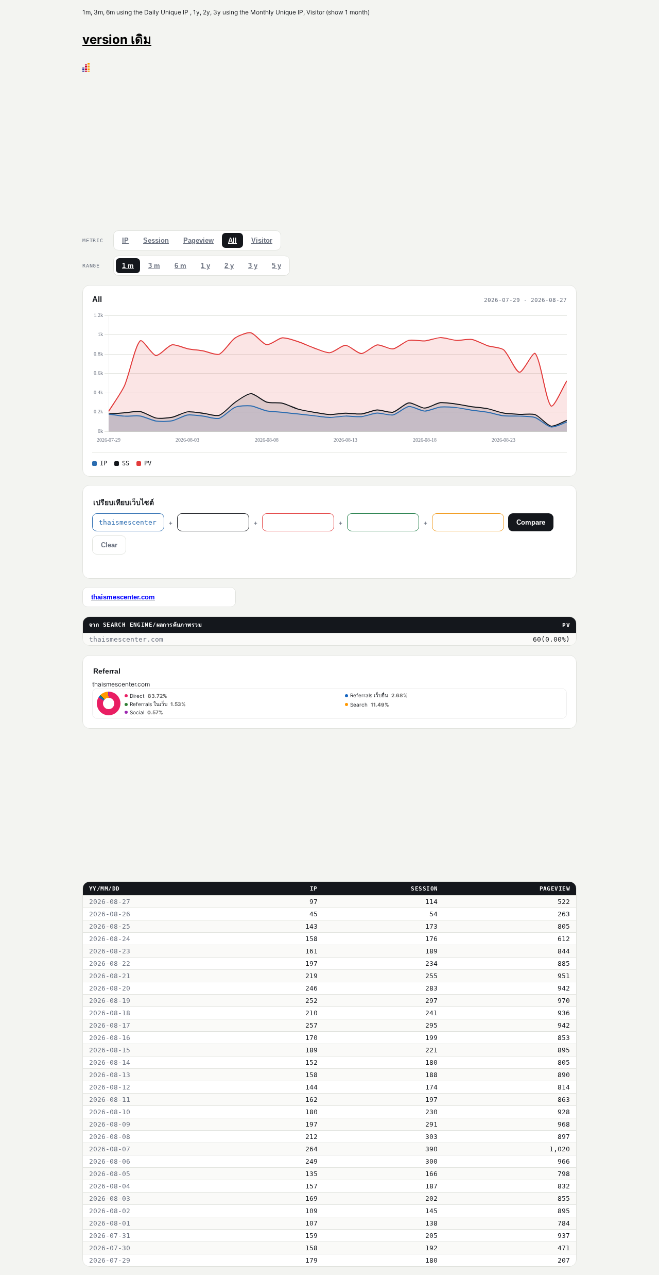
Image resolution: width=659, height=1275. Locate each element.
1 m (128, 266)
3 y (252, 266)
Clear (109, 545)
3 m (154, 266)
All (232, 240)
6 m (180, 266)
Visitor (261, 240)
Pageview (198, 240)
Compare (530, 522)
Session (156, 240)
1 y (205, 266)
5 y (276, 266)
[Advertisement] (329, 149)
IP (125, 240)
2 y (229, 266)
